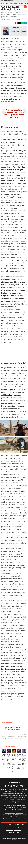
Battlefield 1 (16, 28)
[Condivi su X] (19, 23)
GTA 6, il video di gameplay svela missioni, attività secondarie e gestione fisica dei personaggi (14, 762)
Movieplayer (14, 827)
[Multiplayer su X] (8, 786)
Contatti (24, 814)
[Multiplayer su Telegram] (14, 786)
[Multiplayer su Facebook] (6, 786)
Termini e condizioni (6, 814)
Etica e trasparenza (16, 814)
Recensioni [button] (14, 3)
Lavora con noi (13, 816)
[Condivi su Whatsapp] (22, 23)
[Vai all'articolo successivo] (1, 534)
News (13, 31)
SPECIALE (3, 19)
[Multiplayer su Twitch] (17, 786)
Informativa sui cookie (10, 813)
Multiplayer (7, 827)
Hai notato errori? (7, 722)
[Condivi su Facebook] (16, 23)
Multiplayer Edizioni (14, 832)
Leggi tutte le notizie (20, 775)
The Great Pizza (17, 830)
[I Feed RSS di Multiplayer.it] (22, 786)
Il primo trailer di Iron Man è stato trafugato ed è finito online (4, 759)
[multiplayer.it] (14, 782)
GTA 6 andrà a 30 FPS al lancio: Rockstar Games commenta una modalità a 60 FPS (9, 761)
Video (17, 31)
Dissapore (20, 827)
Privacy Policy (19, 813)
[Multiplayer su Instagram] (11, 786)
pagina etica (23, 738)
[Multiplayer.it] (7, 1)
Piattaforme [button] (5, 3)
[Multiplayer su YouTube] (20, 786)
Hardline (17, 71)
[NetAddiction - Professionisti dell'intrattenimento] (17, 825)
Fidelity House (9, 830)
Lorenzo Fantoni (10, 19)
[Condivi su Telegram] (25, 23)
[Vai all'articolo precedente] (26, 534)
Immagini (23, 31)
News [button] (22, 3)
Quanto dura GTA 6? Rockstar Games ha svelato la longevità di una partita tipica (19, 762)
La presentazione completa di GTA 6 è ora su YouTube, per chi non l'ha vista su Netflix (24, 762)
